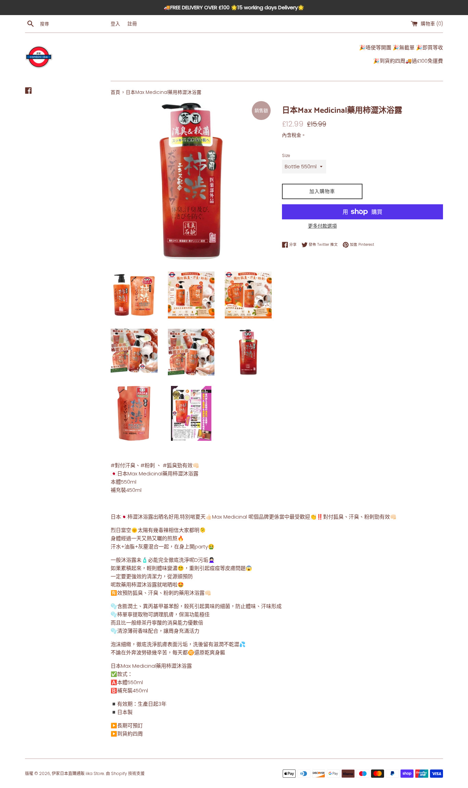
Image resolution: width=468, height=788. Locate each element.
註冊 (132, 24)
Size (286, 155)
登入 (115, 24)
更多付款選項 (322, 225)
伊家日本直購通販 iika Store (78, 773)
